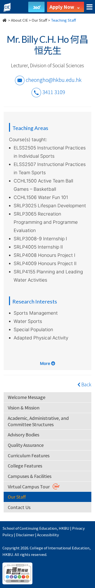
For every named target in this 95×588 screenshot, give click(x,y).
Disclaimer (25, 534)
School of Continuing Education (29, 528)
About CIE (19, 20)
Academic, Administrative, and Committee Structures (38, 421)
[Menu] (89, 7)
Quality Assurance (26, 445)
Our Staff (39, 20)
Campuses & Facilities (29, 476)
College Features (25, 465)
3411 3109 (53, 91)
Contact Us (19, 507)
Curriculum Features (28, 455)
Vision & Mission (23, 407)
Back (85, 384)
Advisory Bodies (23, 434)
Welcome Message (26, 397)
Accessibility (48, 534)
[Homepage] (4, 20)
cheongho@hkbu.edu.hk (54, 79)
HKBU (64, 528)
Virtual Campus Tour (30, 486)
